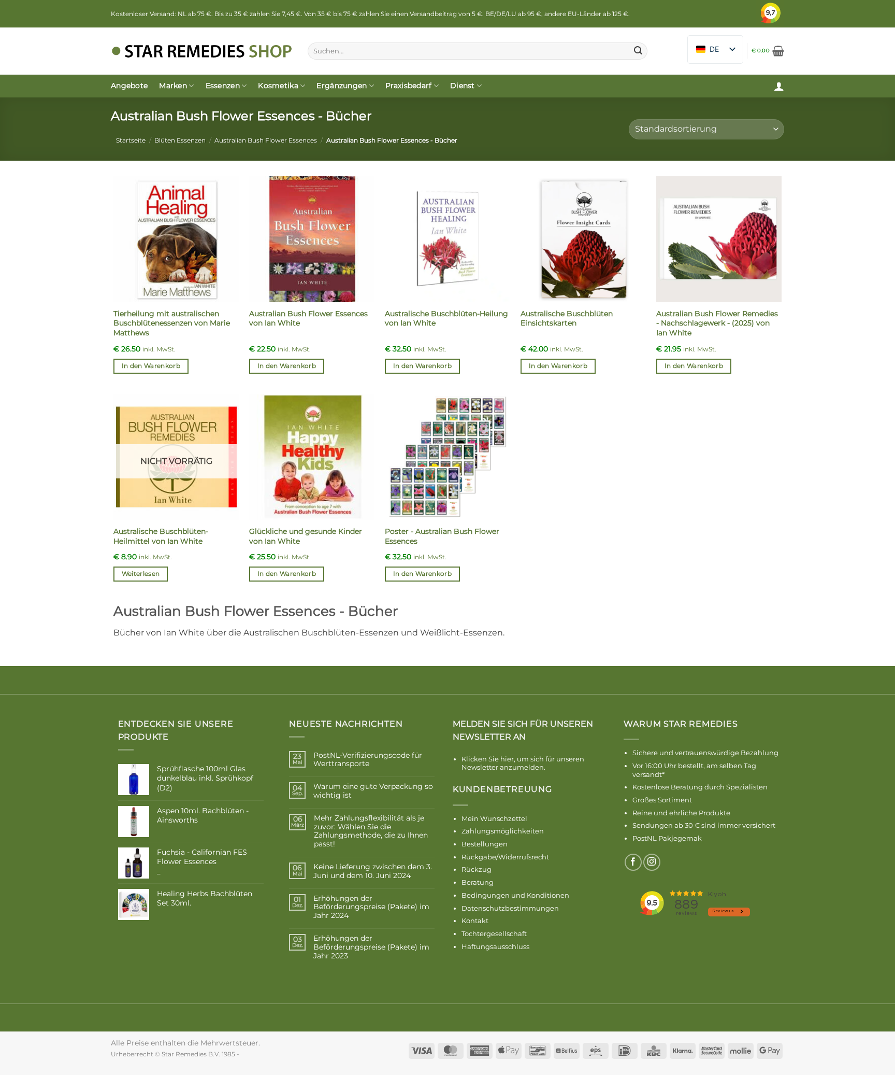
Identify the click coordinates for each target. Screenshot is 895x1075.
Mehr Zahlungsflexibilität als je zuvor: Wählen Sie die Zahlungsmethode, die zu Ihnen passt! (371, 831)
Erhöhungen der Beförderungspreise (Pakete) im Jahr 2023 (371, 947)
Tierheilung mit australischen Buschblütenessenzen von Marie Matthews (171, 323)
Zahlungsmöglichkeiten (502, 831)
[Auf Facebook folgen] (633, 862)
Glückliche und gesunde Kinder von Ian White (305, 536)
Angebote (129, 85)
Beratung (477, 882)
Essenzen (223, 85)
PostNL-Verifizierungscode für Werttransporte (367, 760)
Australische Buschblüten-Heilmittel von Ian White (160, 536)
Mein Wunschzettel (494, 818)
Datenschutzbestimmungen (510, 908)
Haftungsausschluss (495, 946)
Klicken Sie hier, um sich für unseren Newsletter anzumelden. (522, 763)
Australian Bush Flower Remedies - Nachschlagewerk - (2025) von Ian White (717, 323)
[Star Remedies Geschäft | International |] (201, 51)
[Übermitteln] (638, 51)
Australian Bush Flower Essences (265, 140)
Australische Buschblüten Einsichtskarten (567, 318)
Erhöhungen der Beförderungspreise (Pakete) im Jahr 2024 (371, 907)
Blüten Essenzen (180, 140)
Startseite (131, 140)
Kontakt (474, 920)
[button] (768, 50)
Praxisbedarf (408, 85)
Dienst (462, 85)
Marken (173, 85)
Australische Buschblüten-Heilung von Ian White (446, 318)
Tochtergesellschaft (494, 933)
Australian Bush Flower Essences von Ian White (308, 318)
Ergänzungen (341, 85)
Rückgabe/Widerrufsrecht (505, 857)
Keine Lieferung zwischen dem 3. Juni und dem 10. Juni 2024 (372, 871)
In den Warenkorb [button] (151, 366)
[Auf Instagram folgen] (651, 862)
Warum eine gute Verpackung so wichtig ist (373, 791)
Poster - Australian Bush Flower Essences (442, 536)
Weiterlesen (141, 573)
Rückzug (476, 869)
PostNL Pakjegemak (667, 838)
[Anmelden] (779, 86)
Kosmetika (278, 85)
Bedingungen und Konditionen (515, 895)
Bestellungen (484, 844)
